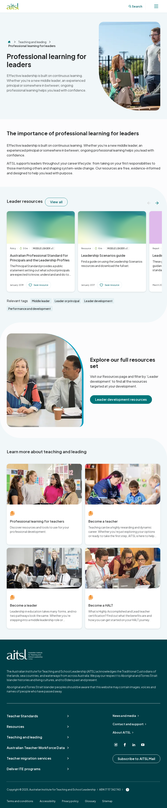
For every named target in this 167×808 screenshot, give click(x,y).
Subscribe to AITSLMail (136, 759)
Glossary (90, 801)
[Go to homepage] (25, 654)
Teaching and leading (32, 42)
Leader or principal (67, 301)
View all (56, 202)
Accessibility (47, 801)
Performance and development (29, 308)
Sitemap (107, 801)
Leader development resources (121, 399)
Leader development (98, 301)
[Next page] (157, 203)
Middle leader (41, 301)
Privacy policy (70, 801)
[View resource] (41, 251)
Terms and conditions (20, 801)
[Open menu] (156, 6)
